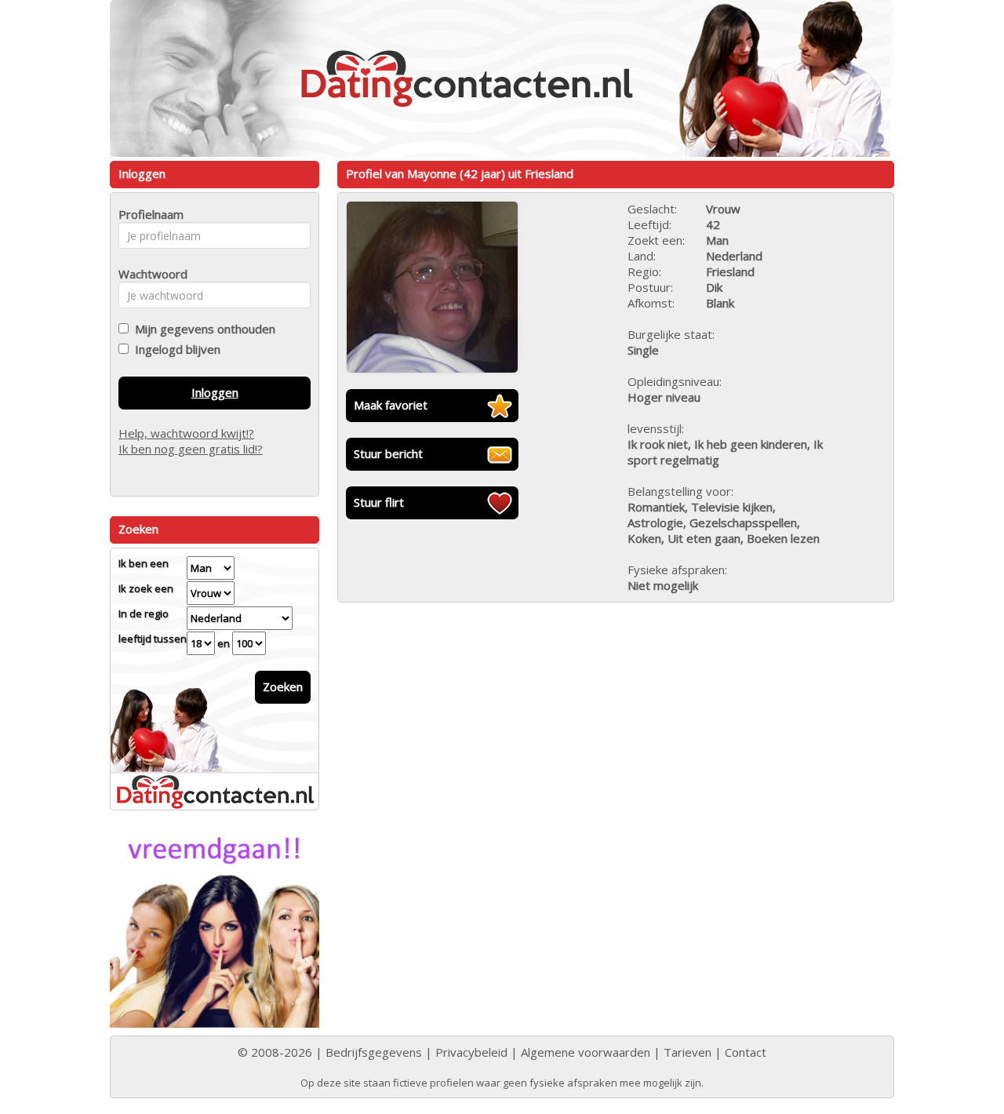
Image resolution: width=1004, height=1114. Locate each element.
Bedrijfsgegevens (374, 1052)
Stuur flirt (379, 502)
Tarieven (687, 1052)
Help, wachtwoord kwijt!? (186, 433)
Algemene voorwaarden (585, 1052)
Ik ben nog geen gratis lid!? (190, 449)
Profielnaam (148, 214)
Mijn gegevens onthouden (202, 329)
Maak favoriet (390, 405)
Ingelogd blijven (174, 349)
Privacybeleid (471, 1052)
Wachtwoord (148, 274)
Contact (745, 1052)
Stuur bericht (388, 453)
